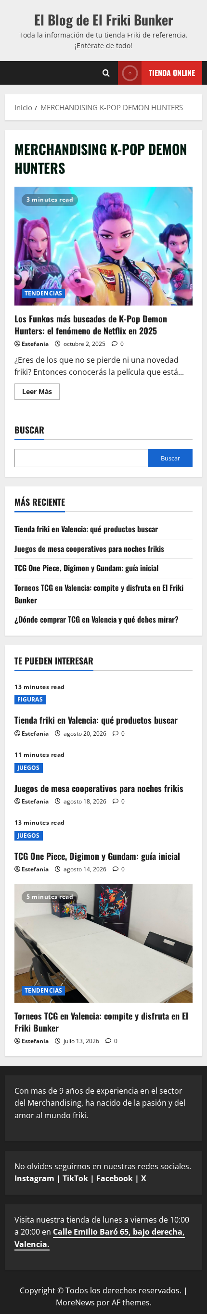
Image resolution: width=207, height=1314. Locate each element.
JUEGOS (28, 768)
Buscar (29, 430)
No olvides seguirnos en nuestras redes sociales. (102, 1172)
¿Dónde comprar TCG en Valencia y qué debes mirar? (96, 619)
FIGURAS (30, 699)
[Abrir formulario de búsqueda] (106, 73)
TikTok (75, 1178)
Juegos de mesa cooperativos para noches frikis (89, 548)
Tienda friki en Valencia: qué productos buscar (86, 529)
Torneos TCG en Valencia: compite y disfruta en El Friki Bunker (101, 1021)
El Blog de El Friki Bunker (103, 19)
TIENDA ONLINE (172, 72)
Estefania (35, 344)
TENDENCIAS (43, 293)
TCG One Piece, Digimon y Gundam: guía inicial (86, 568)
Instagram (34, 1178)
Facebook (114, 1178)
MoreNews (75, 1302)
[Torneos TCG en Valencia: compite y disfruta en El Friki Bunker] (103, 943)
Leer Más (41, 393)
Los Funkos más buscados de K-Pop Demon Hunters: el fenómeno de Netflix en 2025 (103, 246)
